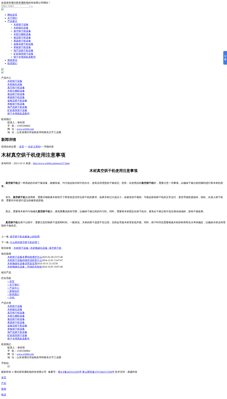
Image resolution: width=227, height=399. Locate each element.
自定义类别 (34, 146)
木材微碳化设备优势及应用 (22, 263)
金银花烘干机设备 (23, 44)
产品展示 (12, 21)
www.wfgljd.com (25, 129)
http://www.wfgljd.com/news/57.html (51, 163)
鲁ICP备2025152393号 (70, 372)
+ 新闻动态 (13, 291)
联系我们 (12, 63)
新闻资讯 (12, 60)
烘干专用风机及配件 (25, 57)
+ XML (11, 297)
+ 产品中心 (13, 288)
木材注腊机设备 (22, 34)
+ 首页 (10, 281)
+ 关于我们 (13, 284)
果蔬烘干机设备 (22, 40)
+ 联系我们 (13, 294)
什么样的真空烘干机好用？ (25, 242)
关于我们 (12, 18)
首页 (21, 146)
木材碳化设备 (21, 27)
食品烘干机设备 (22, 37)
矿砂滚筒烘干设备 (23, 53)
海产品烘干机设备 (23, 50)
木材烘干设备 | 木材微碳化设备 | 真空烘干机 (37, 248)
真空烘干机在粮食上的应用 (25, 236)
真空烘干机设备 (22, 31)
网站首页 (12, 14)
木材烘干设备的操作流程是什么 (24, 260)
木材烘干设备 (21, 24)
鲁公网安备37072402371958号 (98, 372)
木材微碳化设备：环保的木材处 (24, 266)
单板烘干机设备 (22, 47)
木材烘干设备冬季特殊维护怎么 (24, 257)
